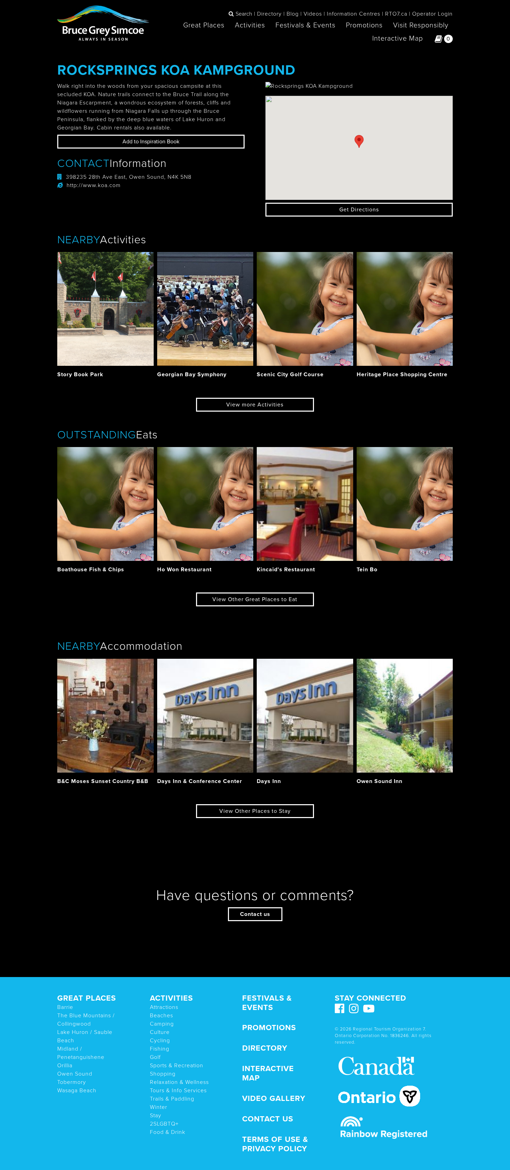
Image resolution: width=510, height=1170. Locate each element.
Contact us (255, 914)
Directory (269, 13)
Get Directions (359, 209)
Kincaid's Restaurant (286, 569)
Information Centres (353, 13)
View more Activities (254, 404)
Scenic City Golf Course (290, 374)
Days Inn (269, 781)
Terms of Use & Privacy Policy (275, 1144)
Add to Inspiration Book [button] (150, 141)
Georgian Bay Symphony (192, 374)
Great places (86, 998)
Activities (250, 25)
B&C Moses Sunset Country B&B (102, 781)
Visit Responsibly (421, 25)
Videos (313, 13)
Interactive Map (397, 38)
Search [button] (244, 13)
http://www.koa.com (94, 185)
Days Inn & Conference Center (199, 781)
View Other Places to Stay (255, 811)
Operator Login (432, 13)
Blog (293, 13)
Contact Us (267, 1118)
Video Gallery (273, 1098)
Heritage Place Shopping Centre (402, 374)
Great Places (203, 25)
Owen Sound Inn (379, 781)
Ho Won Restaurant (184, 569)
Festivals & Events (305, 25)
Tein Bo (367, 569)
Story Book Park (80, 374)
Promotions (364, 25)
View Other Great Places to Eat (254, 599)
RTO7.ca (396, 13)
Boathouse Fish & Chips (90, 569)
